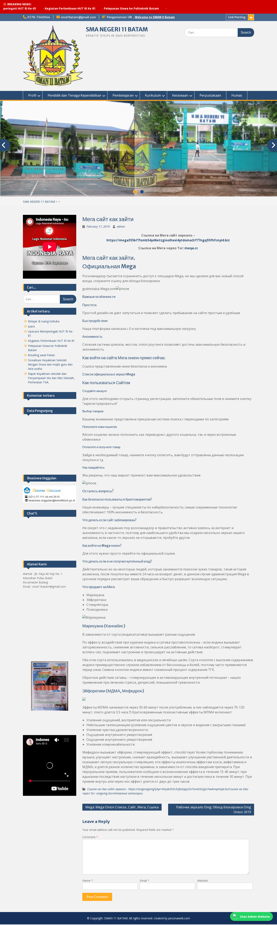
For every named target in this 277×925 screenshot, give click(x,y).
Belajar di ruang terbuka (43, 322)
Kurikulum (153, 95)
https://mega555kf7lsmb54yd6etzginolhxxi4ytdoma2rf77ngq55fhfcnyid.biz (168, 241)
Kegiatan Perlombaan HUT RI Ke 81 (45, 8)
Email (144, 881)
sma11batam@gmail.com (78, 17)
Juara (31, 327)
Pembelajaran (123, 95)
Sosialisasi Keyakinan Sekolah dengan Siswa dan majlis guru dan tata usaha (50, 365)
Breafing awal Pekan (41, 356)
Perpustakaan (210, 95)
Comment (90, 838)
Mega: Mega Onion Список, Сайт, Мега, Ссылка (122, 808)
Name (87, 881)
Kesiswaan (180, 95)
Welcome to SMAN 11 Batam (155, 17)
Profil (32, 95)
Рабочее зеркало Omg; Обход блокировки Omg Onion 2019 (213, 810)
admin (121, 227)
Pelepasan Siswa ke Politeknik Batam (106, 8)
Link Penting (237, 17)
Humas (236, 95)
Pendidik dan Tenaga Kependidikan (74, 95)
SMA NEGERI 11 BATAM (117, 29)
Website (202, 881)
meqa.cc (191, 248)
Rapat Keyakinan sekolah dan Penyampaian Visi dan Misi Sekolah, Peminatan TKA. (51, 378)
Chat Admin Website (255, 917)
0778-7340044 (38, 17)
